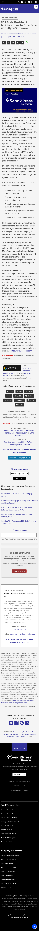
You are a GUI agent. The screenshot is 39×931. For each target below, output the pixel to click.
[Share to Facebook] (4, 42)
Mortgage (8, 431)
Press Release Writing (9, 818)
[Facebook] (21, 1)
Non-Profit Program (8, 838)
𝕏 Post (19, 391)
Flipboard (19, 400)
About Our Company (8, 859)
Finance (30, 431)
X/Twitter (13, 634)
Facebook (22, 634)
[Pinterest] (25, 1)
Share (10, 391)
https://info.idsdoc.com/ (19, 629)
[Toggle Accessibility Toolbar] (34, 926)
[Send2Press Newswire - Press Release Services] (10, 10)
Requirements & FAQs (9, 834)
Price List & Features (8, 826)
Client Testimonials (8, 871)
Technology (21, 433)
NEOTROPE (17, 896)
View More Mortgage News (19, 458)
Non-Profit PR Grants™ (9, 879)
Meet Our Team (7, 863)
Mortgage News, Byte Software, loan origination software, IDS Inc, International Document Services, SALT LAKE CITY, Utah (19, 734)
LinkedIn (31, 634)
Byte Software (9, 442)
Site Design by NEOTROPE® (19, 918)
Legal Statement (11, 915)
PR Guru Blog (6, 887)
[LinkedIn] (28, 1)
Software (9, 433)
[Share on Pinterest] (13, 42)
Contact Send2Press (8, 883)
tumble (19, 396)
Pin (9, 396)
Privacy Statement (25, 915)
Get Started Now (19, 775)
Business (19, 431)
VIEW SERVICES (19, 571)
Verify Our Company (8, 867)
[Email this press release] (22, 42)
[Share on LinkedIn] (18, 42)
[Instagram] (32, 1)
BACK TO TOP (19, 748)
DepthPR (20, 442)
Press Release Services (9, 810)
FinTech (30, 442)
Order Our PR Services (9, 842)
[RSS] (35, 1)
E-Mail (20, 405)
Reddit (29, 396)
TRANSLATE (19, 478)
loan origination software (19, 445)
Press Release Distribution (10, 814)
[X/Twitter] (11, 724)
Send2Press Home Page (10, 855)
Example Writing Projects (10, 822)
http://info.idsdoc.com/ (21, 351)
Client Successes (7, 875)
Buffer (32, 400)
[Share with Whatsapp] (26, 42)
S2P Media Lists (7, 830)
